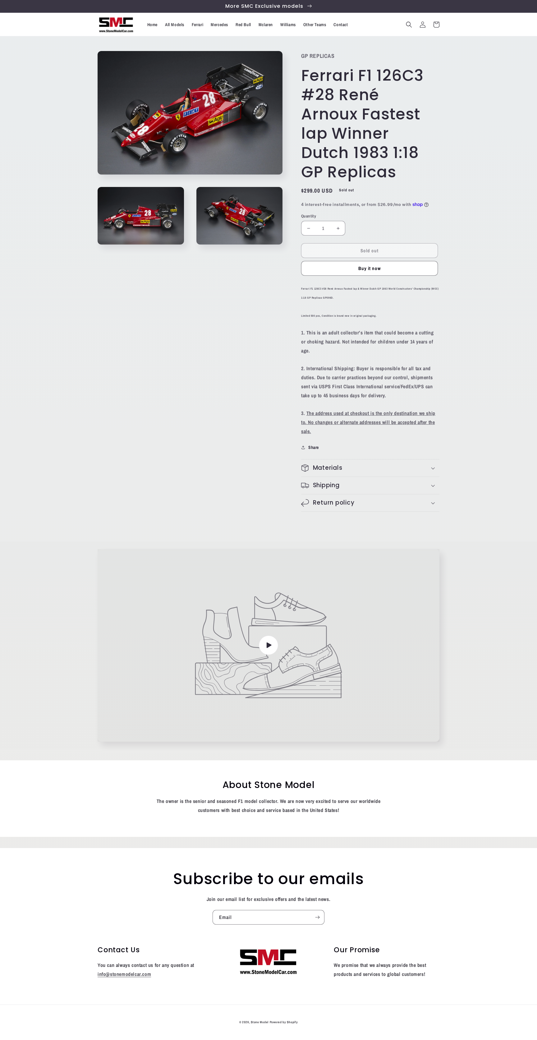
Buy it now (369, 268)
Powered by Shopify (284, 1022)
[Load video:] (268, 645)
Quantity (308, 216)
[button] (409, 24)
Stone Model (259, 1022)
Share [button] (313, 447)
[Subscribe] (317, 917)
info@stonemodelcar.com (124, 974)
